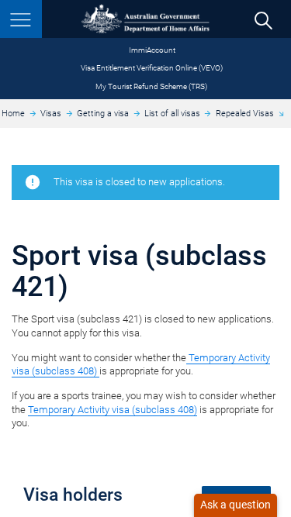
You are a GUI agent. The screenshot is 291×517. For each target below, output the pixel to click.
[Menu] (21, 19)
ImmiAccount (152, 50)
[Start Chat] (235, 505)
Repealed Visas (245, 114)
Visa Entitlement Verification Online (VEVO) (152, 68)
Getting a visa (103, 114)
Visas (50, 114)
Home (13, 114)
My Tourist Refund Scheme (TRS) (151, 86)
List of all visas (172, 114)
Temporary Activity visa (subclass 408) (112, 409)
